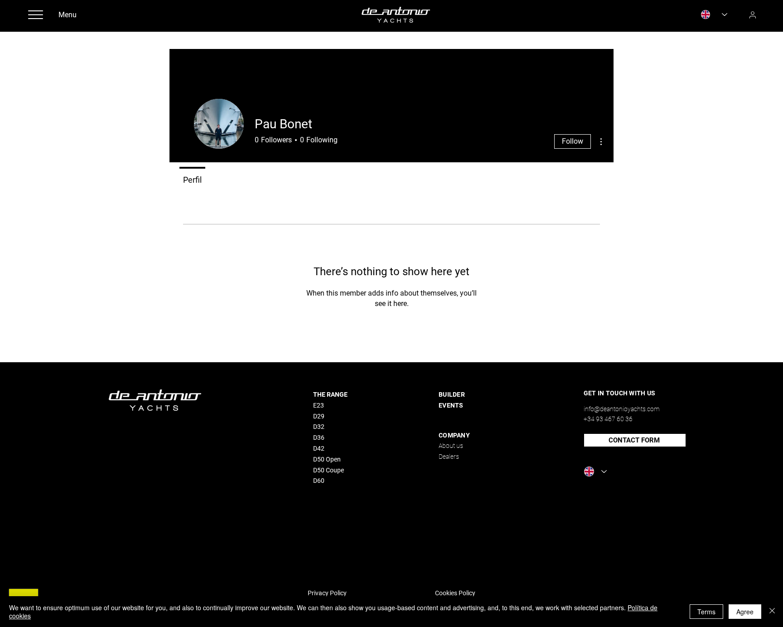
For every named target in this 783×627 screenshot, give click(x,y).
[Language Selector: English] (714, 14)
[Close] (772, 611)
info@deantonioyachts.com (622, 409)
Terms (706, 611)
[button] (35, 15)
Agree (745, 611)
